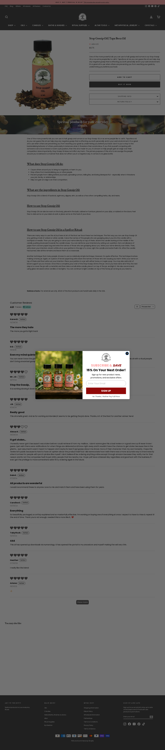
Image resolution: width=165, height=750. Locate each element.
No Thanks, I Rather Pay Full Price (106, 396)
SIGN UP (106, 391)
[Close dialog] (127, 353)
